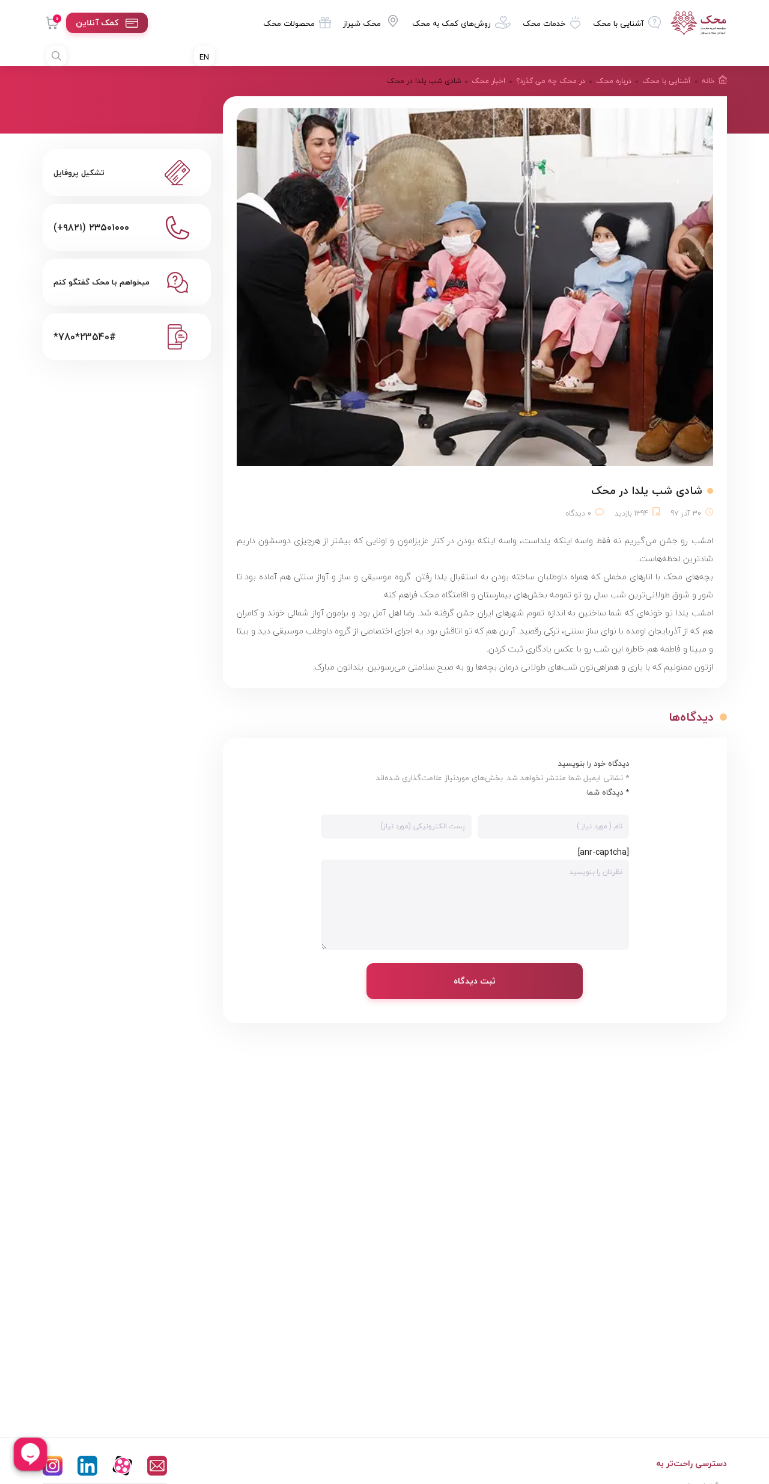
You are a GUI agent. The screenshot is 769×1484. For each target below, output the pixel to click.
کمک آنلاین (97, 22)
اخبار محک (488, 81)
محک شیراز (362, 23)
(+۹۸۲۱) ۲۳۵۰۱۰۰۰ (91, 227)
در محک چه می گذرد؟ (550, 81)
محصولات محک (289, 23)
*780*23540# (84, 336)
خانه (708, 81)
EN (204, 57)
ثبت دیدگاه (475, 980)
